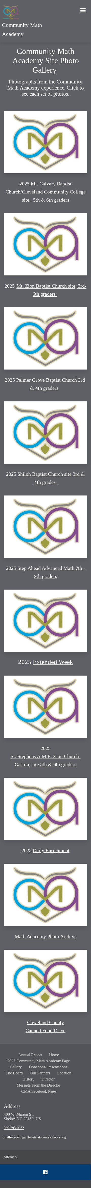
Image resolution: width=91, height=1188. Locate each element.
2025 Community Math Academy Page (38, 1061)
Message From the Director (38, 1085)
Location (64, 1073)
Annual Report (30, 1055)
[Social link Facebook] (45, 1172)
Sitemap (10, 1157)
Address (12, 1106)
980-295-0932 (14, 1128)
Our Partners (40, 1073)
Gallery (16, 1067)
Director (48, 1079)
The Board (14, 1073)
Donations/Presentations (48, 1067)
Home (54, 1055)
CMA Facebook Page (38, 1091)
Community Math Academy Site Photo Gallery (45, 60)
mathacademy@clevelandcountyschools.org (35, 1137)
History (28, 1079)
